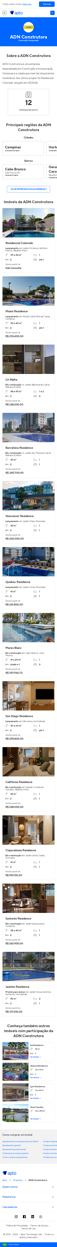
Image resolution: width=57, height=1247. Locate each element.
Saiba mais (26, 4)
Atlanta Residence (39, 1066)
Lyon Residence (37, 1086)
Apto (4, 1180)
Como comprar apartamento (15, 1157)
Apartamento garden (11, 1145)
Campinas (13, 147)
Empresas (18, 1180)
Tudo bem (47, 4)
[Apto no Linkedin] (32, 1216)
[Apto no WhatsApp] (40, 1216)
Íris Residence (37, 1045)
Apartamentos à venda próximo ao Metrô (20, 1141)
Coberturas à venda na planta (15, 1153)
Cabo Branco (15, 169)
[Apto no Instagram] (16, 1216)
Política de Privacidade (17, 1225)
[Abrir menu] (4, 13)
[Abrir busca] (52, 13)
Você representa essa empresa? (28, 189)
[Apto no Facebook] (24, 1216)
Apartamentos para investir (14, 1149)
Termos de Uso (28, 1228)
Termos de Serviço (39, 1225)
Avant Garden (36, 1107)
